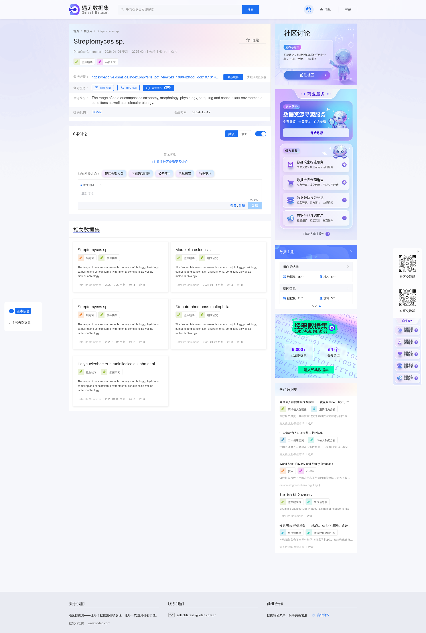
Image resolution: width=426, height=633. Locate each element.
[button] (305, 52)
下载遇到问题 (141, 173)
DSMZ (97, 112)
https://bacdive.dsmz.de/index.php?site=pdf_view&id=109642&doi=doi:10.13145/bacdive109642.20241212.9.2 (156, 77)
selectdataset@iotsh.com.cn (196, 615)
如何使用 (164, 173)
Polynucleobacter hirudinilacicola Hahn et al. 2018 (117, 364)
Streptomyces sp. (93, 250)
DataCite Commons (87, 51)
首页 (76, 31)
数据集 (88, 31)
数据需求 (205, 173)
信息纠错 (185, 173)
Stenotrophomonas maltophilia (202, 307)
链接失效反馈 (114, 173)
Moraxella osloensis (193, 250)
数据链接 (233, 77)
